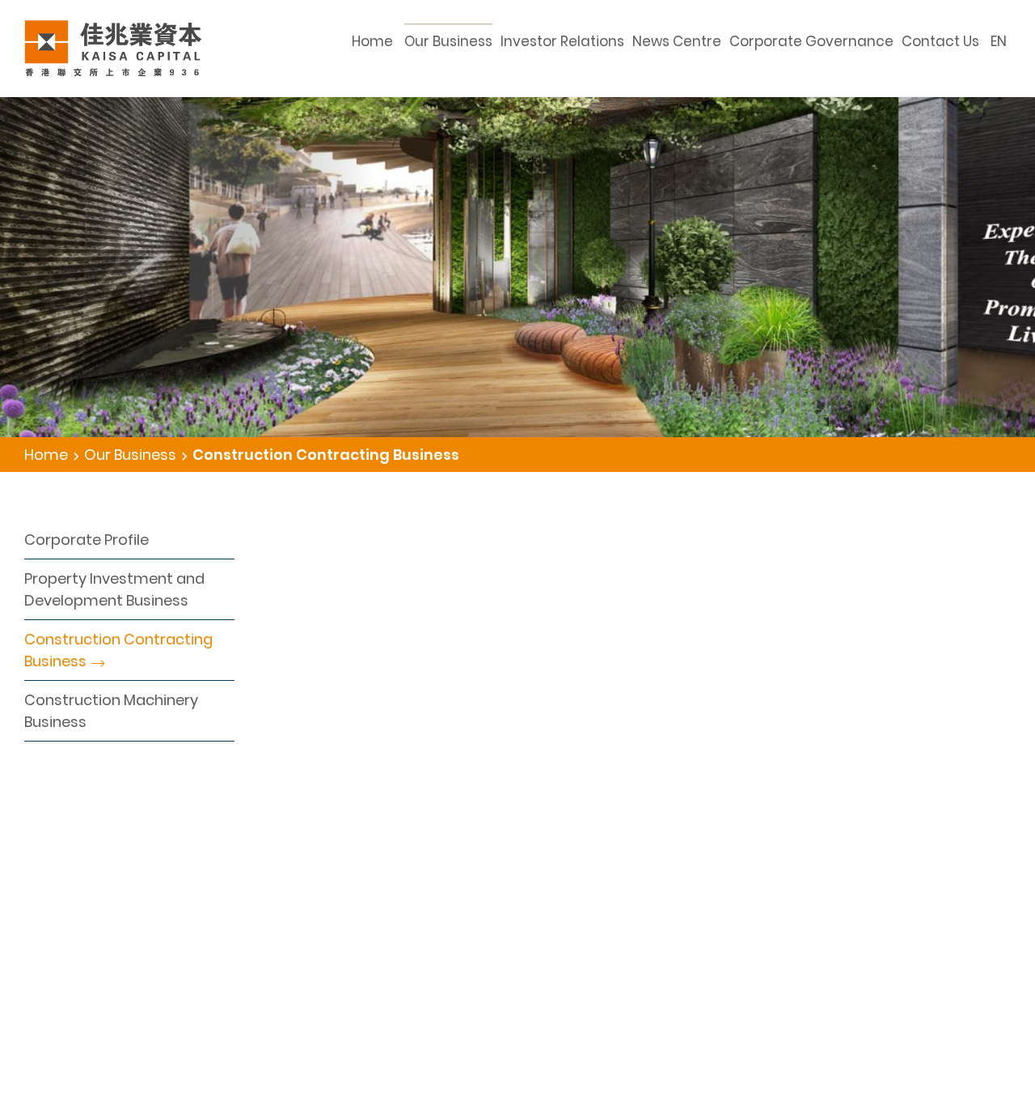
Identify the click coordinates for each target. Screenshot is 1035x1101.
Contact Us (940, 41)
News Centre (676, 41)
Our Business (448, 41)
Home (372, 41)
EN (999, 41)
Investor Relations (562, 41)
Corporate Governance (811, 41)
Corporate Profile (86, 539)
